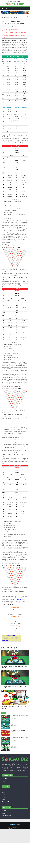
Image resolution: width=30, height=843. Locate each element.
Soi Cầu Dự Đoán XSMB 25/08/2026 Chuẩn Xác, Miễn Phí (18, 731)
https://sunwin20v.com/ (16, 842)
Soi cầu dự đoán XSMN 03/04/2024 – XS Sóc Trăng (14, 35)
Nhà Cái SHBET (5, 801)
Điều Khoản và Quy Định (7, 818)
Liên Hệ (3, 813)
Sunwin (2, 838)
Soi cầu (11, 16)
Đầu (3, 107)
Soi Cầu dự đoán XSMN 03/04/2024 (10, 29)
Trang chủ (5, 16)
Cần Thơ (16, 59)
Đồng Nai (8, 59)
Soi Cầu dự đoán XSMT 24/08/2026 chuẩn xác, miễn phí (19, 745)
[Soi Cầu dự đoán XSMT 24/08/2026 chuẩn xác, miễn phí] (5, 745)
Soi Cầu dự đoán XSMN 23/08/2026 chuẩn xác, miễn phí (14, 707)
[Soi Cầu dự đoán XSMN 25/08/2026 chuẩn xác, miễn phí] (15, 650)
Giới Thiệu (4, 811)
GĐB (3, 103)
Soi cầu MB (4, 778)
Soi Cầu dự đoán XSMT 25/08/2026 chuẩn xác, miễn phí (19, 723)
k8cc (3, 790)
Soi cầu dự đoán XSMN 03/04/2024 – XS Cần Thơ (13, 34)
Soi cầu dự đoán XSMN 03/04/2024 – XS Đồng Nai (14, 32)
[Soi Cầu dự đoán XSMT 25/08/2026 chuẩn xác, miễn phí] (5, 723)
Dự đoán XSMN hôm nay (8, 37)
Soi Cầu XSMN (17, 16)
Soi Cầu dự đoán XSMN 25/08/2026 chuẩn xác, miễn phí (14, 666)
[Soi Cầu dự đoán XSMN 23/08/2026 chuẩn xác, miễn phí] (15, 691)
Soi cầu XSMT (12, 635)
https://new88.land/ (10, 836)
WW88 (3, 797)
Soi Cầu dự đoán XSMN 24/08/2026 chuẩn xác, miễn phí (14, 687)
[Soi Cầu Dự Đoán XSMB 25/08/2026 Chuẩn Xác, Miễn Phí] (5, 730)
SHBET (3, 781)
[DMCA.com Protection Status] (15, 824)
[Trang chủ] (3, 8)
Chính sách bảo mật (6, 815)
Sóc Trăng (24, 59)
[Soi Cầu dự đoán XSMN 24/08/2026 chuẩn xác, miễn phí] (15, 671)
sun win (3, 794)
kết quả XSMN (18, 49)
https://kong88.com (15, 829)
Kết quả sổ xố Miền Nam (8, 31)
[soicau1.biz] (15, 758)
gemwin (3, 792)
